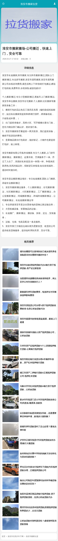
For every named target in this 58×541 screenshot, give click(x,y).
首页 (3, 536)
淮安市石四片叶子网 (15, 536)
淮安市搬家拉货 (32, 536)
